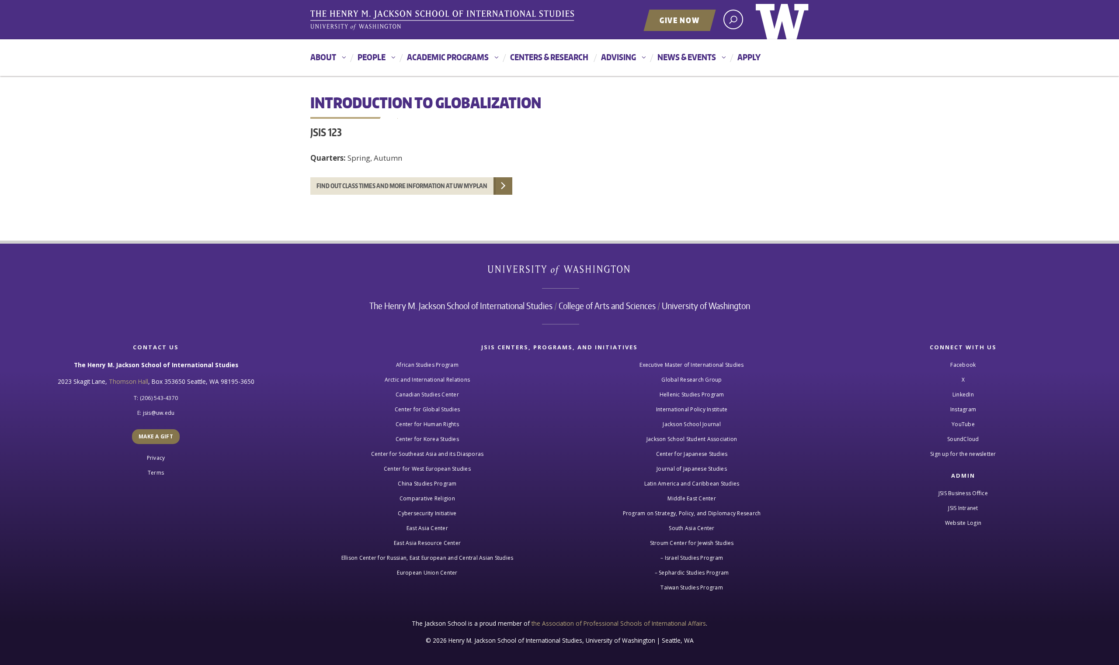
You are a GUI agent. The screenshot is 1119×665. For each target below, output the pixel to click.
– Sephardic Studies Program (692, 572)
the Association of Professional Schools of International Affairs (619, 623)
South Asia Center (691, 528)
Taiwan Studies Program (691, 587)
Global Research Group (691, 379)
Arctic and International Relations (427, 379)
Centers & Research (549, 57)
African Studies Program (427, 365)
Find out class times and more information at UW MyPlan (401, 186)
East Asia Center (427, 528)
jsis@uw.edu (159, 413)
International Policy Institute (692, 409)
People (372, 57)
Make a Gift (156, 436)
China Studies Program (427, 483)
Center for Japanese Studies (692, 454)
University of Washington (782, 19)
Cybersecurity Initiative (427, 513)
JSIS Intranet (963, 508)
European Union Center (427, 572)
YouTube (963, 424)
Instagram (963, 409)
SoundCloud (963, 439)
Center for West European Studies (427, 468)
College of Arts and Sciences (607, 305)
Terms (156, 472)
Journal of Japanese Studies (692, 468)
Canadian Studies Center (427, 394)
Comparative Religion (427, 498)
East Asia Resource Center (427, 543)
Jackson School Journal (692, 424)
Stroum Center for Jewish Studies (692, 543)
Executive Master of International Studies (691, 365)
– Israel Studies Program (691, 558)
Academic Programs (448, 57)
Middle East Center (691, 498)
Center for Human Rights (427, 424)
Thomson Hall (128, 381)
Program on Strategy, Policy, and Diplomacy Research (692, 513)
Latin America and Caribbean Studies (692, 483)
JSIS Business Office (963, 493)
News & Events (686, 57)
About (323, 57)
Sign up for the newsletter (963, 454)
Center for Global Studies (427, 409)
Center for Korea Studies (427, 439)
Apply (749, 57)
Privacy (156, 458)
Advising (618, 57)
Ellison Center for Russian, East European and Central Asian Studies (427, 558)
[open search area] (733, 19)
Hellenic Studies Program (692, 394)
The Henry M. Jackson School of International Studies (461, 305)
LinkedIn (963, 394)
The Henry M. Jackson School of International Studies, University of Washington (443, 20)
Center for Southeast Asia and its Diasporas (427, 454)
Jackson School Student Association (691, 439)
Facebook (963, 365)
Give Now (680, 20)
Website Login (963, 523)
